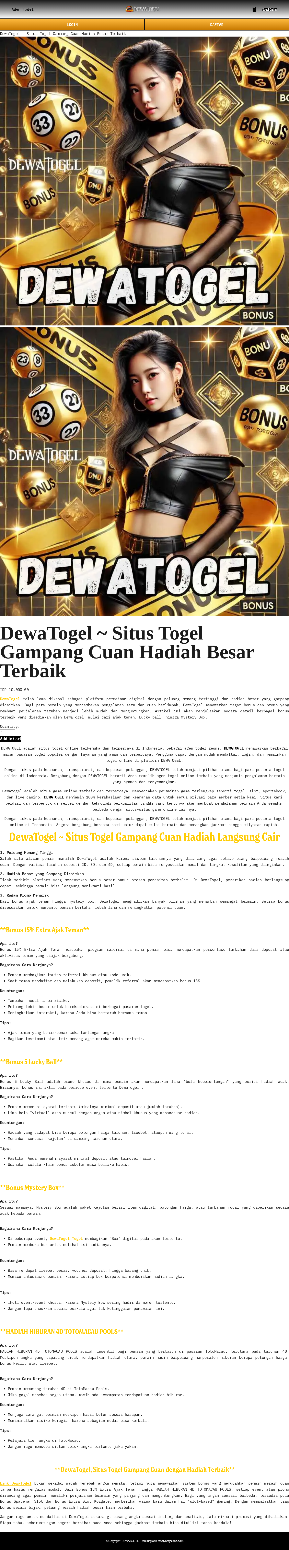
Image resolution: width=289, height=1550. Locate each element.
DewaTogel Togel (66, 1238)
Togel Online (269, 9)
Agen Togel (23, 9)
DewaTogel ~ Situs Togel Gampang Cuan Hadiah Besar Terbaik (63, 33)
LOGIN (72, 24)
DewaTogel (10, 698)
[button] (10, 738)
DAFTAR (216, 24)
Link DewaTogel (15, 1483)
